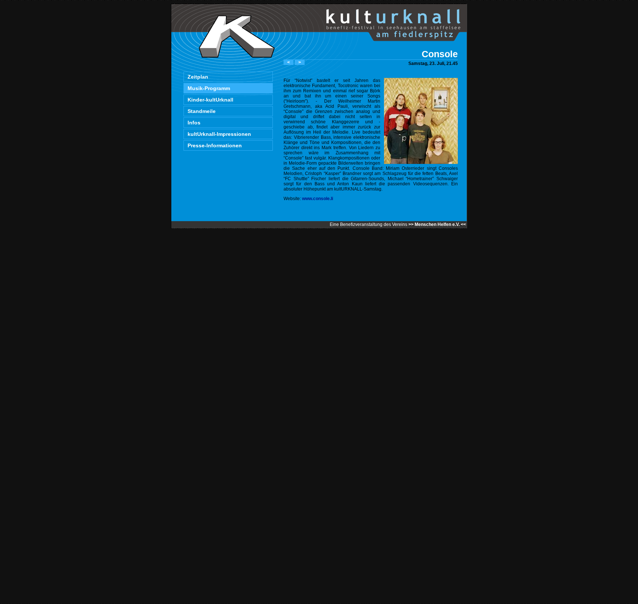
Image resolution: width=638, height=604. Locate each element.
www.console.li (317, 198)
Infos (194, 123)
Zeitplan (198, 77)
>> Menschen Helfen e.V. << (437, 224)
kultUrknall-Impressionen (219, 134)
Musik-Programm (209, 88)
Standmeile (202, 111)
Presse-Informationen (215, 145)
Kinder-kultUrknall (210, 100)
